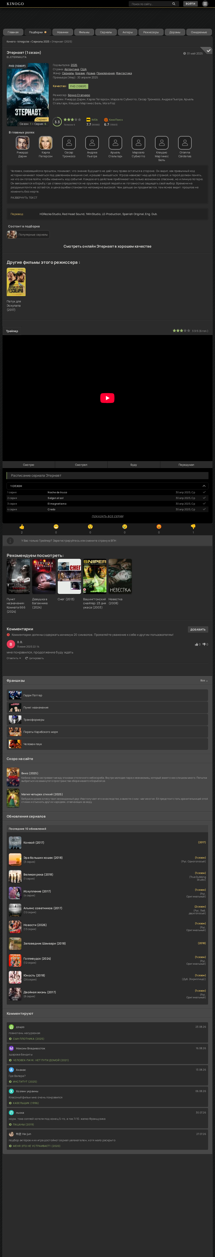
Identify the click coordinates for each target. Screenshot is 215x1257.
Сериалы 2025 (40, 41)
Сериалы (106, 32)
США (83, 69)
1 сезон (16, 486)
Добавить (198, 629)
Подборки (36, 32)
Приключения (106, 73)
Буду (134, 465)
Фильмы (84, 32)
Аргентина (71, 69)
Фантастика (124, 73)
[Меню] (205, 4)
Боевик (80, 73)
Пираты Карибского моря (41, 732)
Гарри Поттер (33, 695)
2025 (74, 65)
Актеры (128, 32)
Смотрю (28, 465)
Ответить (12, 658)
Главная (13, 32)
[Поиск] (174, 4)
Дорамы (175, 32)
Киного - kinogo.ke (18, 41)
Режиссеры (151, 32)
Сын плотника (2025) (29, 1039)
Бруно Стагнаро (79, 95)
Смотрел (81, 465)
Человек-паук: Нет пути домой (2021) (41, 1060)
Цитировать (36, 658)
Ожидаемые (199, 32)
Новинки (62, 32)
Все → (204, 680)
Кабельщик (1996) (26, 1103)
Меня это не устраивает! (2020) (37, 1146)
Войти (190, 3)
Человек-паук (33, 744)
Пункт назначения (36, 707)
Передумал (186, 465)
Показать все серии (107, 516)
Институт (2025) (25, 1081)
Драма (90, 73)
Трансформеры (34, 719)
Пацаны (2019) (23, 1124)
